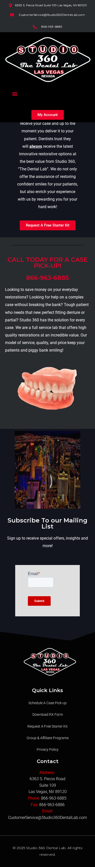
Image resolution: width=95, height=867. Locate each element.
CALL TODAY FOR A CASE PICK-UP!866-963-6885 (48, 268)
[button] (15, 93)
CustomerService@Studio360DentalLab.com (47, 817)
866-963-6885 (54, 798)
